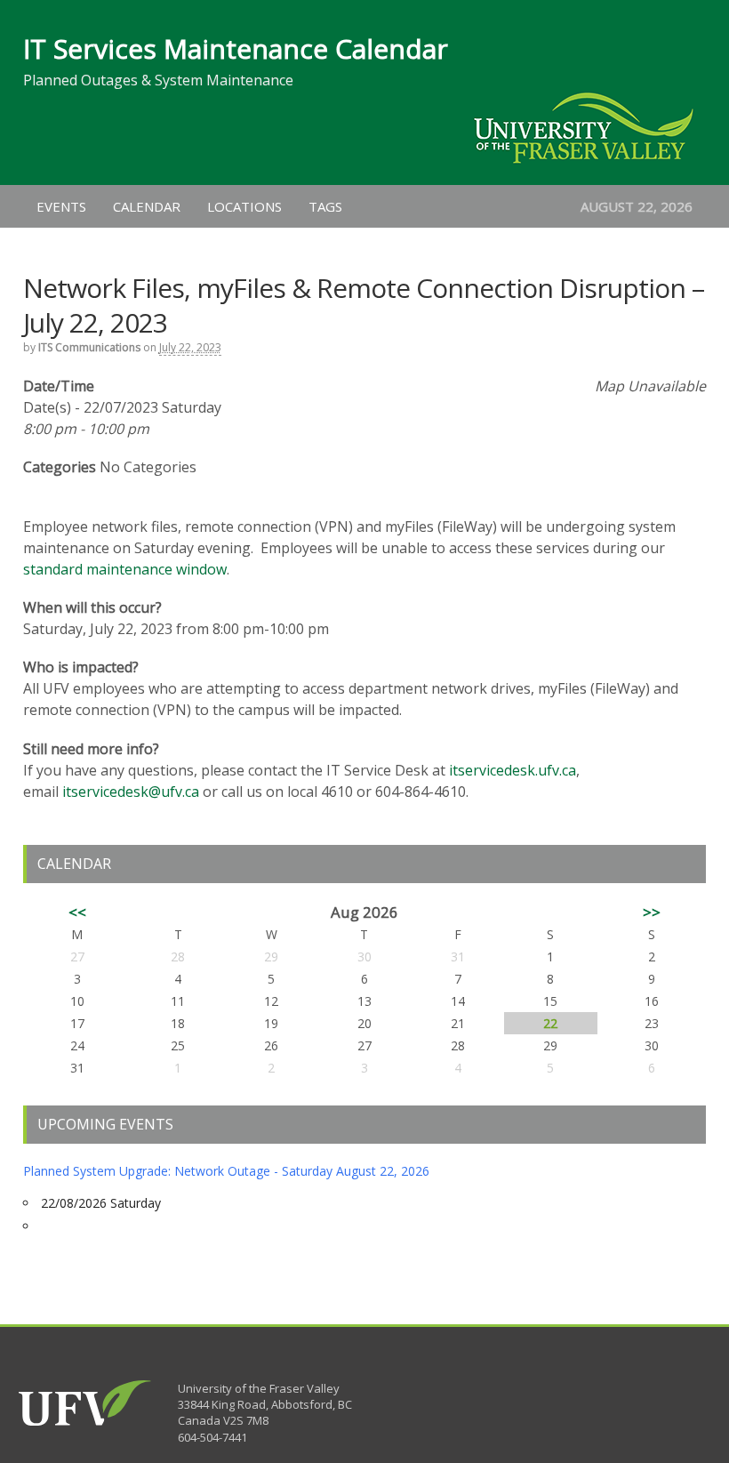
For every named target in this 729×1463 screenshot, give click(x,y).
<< (77, 912)
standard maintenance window (125, 569)
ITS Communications (89, 347)
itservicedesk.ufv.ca (512, 770)
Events (61, 206)
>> (652, 912)
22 (550, 1023)
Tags (325, 206)
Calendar (146, 206)
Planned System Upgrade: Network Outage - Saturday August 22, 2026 (226, 1170)
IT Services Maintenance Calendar (235, 48)
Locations (244, 206)
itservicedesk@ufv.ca (130, 791)
